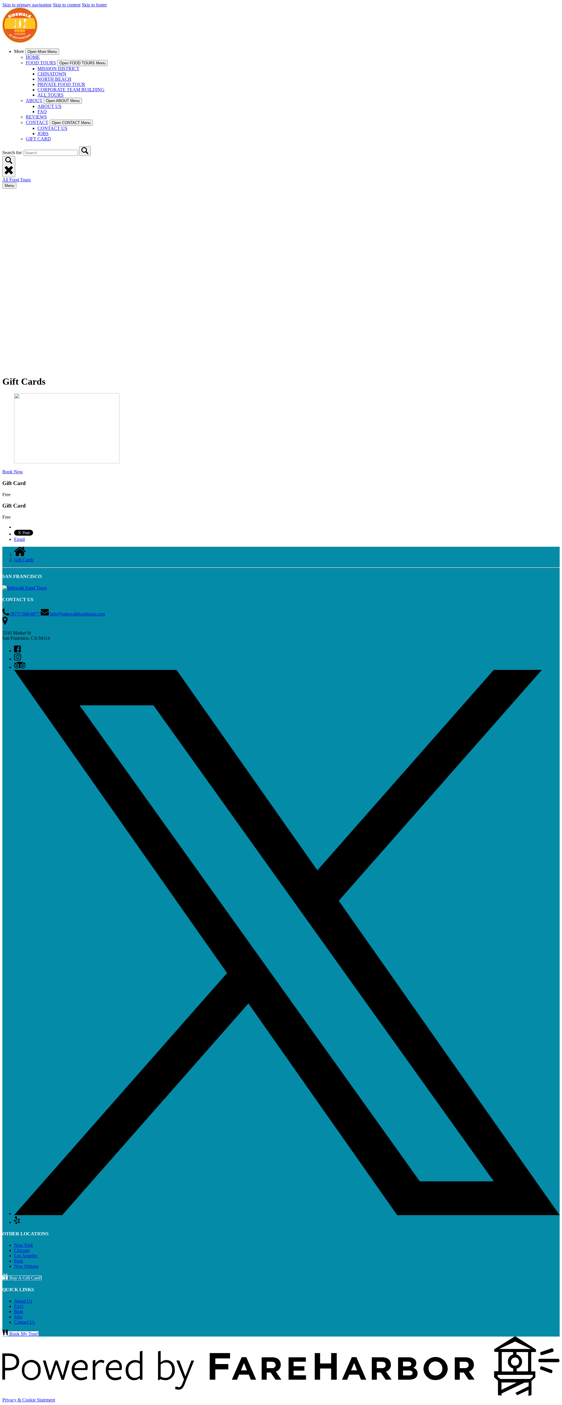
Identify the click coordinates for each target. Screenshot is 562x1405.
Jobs (18, 1316)
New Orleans (26, 1266)
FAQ (42, 111)
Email (19, 539)
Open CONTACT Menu (71, 123)
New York (23, 1245)
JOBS (43, 133)
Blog (18, 1311)
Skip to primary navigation (27, 4)
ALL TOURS (50, 94)
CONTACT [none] (37, 122)
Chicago (22, 1250)
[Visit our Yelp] (17, 1222)
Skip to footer (94, 4)
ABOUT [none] (34, 100)
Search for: (13, 152)
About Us (23, 1301)
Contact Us (24, 1322)
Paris (18, 1260)
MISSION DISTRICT (58, 68)
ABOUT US (49, 106)
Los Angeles (25, 1255)
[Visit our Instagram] (17, 658)
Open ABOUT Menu (63, 101)
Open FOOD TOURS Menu (82, 63)
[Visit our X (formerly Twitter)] (287, 1213)
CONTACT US (52, 128)
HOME (33, 57)
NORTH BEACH (54, 79)
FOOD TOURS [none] (41, 62)
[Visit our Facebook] (17, 650)
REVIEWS (36, 116)
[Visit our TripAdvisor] (19, 667)
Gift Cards (23, 559)
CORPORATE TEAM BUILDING (70, 89)
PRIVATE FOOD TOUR (61, 84)
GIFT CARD (38, 138)
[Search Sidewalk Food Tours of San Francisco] (85, 151)
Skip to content (66, 4)
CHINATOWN (51, 73)
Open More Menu (42, 51)
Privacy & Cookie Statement (28, 1399)
